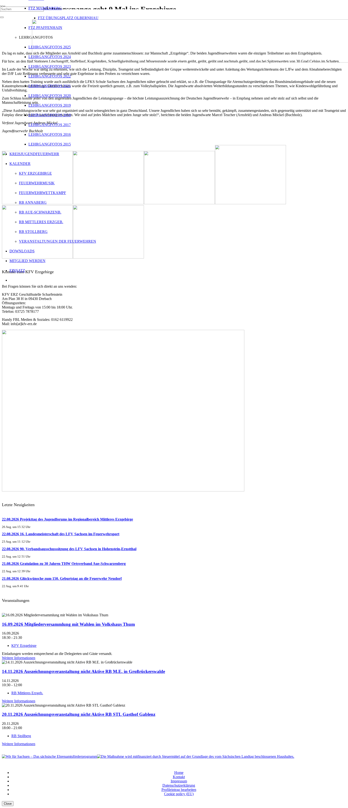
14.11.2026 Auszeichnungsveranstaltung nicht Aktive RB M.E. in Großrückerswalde (83, 671)
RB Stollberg (21, 736)
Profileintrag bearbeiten (178, 790)
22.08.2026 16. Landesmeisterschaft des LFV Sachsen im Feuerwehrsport (60, 534)
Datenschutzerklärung (178, 785)
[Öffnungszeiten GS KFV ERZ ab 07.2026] (123, 490)
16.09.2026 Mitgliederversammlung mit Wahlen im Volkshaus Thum (68, 624)
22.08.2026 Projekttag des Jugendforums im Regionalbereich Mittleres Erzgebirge (67, 519)
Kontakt (179, 777)
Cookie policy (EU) (179, 794)
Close (8, 803)
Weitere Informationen (18, 658)
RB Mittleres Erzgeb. (27, 693)
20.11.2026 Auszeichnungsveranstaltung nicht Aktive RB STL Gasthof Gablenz (78, 714)
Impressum (179, 781)
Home (178, 773)
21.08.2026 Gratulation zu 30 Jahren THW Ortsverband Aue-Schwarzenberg (64, 564)
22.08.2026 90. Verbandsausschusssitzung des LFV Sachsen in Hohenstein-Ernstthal (69, 549)
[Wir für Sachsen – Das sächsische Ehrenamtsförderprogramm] (49, 756)
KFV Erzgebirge (23, 646)
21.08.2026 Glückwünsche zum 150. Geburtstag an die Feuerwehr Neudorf (62, 578)
